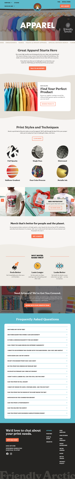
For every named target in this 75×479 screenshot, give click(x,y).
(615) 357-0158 (10, 446)
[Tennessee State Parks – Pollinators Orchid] (12, 201)
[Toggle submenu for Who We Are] (14, 6)
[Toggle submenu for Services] (12, 3)
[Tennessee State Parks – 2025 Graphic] (37, 201)
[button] (37, 68)
